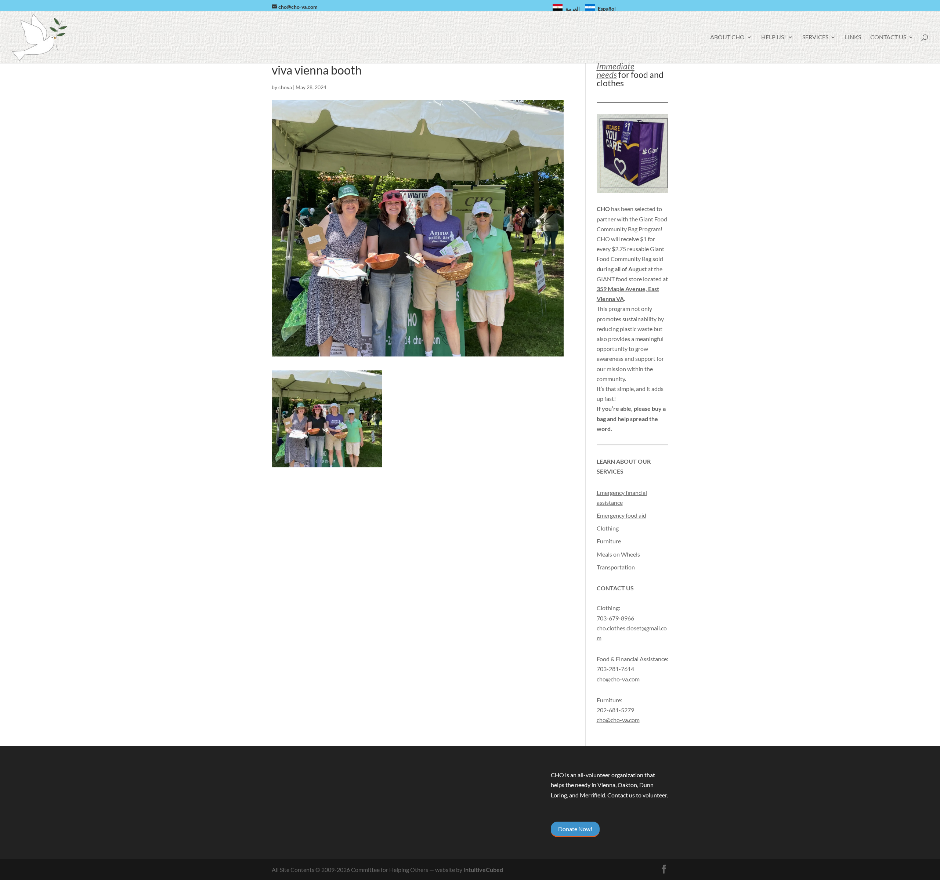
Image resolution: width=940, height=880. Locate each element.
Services (815, 37)
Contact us (888, 37)
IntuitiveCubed (483, 869)
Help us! (773, 37)
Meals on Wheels (618, 554)
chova (285, 87)
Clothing (608, 528)
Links (853, 37)
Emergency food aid (621, 515)
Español (607, 9)
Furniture (609, 540)
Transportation (616, 567)
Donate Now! (575, 828)
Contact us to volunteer (637, 795)
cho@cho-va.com (618, 719)
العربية (572, 9)
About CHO (727, 37)
